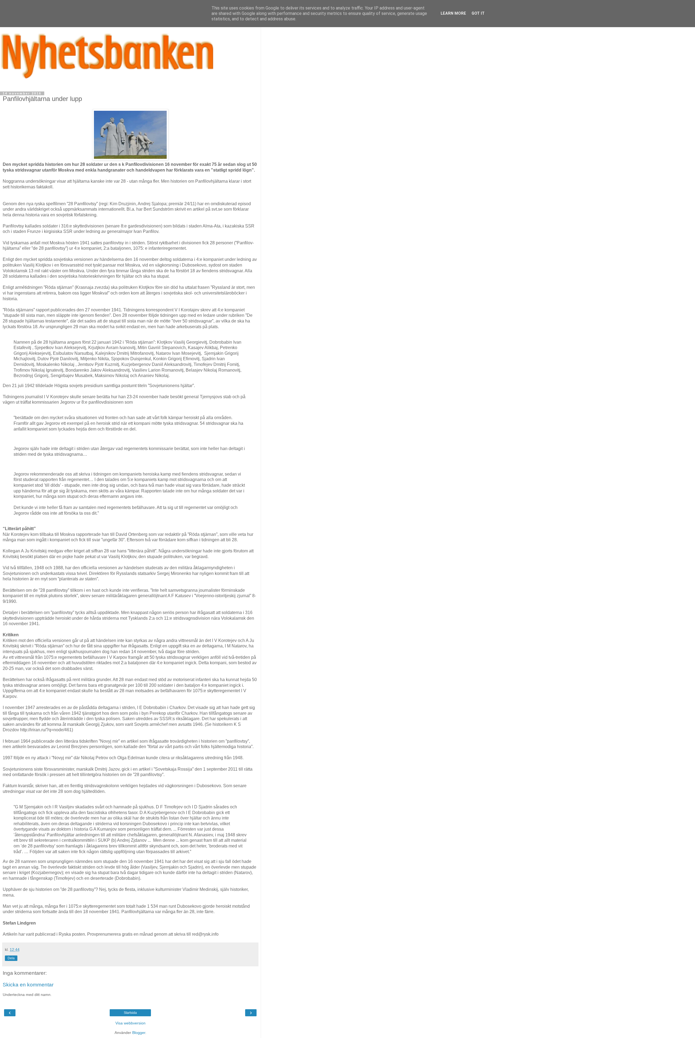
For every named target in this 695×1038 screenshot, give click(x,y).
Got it (478, 13)
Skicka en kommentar (28, 985)
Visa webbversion (130, 1023)
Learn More (453, 13)
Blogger (138, 1032)
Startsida (130, 1013)
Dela (11, 958)
